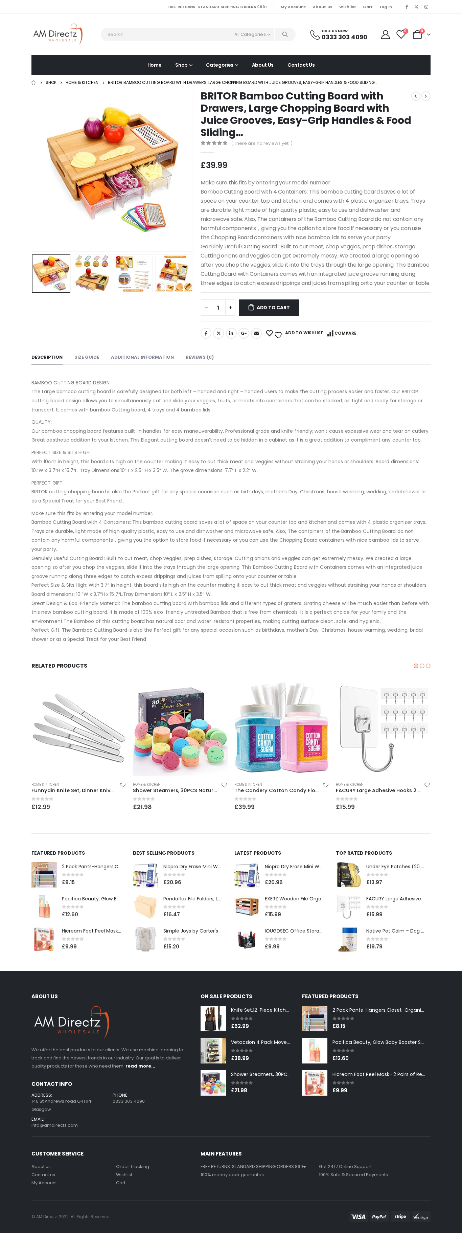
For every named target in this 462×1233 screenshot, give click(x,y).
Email (256, 333)
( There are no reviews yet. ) (262, 143)
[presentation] (33, 171)
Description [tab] (47, 357)
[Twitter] (416, 6)
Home (154, 65)
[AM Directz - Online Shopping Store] (60, 34)
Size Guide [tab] (86, 357)
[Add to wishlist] (29, 786)
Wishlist (347, 6)
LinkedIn (231, 333)
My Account (293, 6)
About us (41, 1166)
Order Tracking (132, 1166)
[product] (86, 728)
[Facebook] (406, 6)
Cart (368, 6)
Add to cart (273, 307)
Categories (219, 65)
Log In (386, 6)
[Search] (285, 34)
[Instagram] (426, 6)
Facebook (206, 333)
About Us (322, 6)
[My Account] (385, 34)
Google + (243, 333)
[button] (416, 666)
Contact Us (301, 65)
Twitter (218, 333)
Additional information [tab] (142, 357)
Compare (345, 333)
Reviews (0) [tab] (200, 357)
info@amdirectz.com (54, 1125)
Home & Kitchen (53, 784)
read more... (140, 1066)
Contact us (43, 1174)
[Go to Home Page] (33, 83)
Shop (181, 65)
